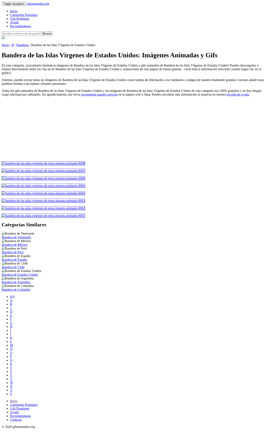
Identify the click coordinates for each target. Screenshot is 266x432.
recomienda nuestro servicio (99, 94)
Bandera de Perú (12, 252)
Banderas (22, 45)
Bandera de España (14, 259)
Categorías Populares (24, 15)
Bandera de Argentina (16, 282)
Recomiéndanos (20, 26)
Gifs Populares (19, 18)
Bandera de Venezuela (16, 237)
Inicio (13, 11)
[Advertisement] (126, 129)
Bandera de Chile (13, 267)
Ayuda (14, 22)
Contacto (16, 419)
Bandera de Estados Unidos (20, 274)
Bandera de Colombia (16, 289)
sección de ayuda (238, 94)
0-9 (12, 296)
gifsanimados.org (38, 3)
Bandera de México (14, 244)
